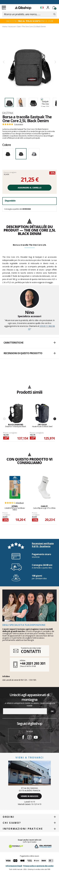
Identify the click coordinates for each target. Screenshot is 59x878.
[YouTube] (36, 737)
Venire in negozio (29, 796)
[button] (29, 342)
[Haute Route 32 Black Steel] (42, 413)
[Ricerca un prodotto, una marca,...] (54, 14)
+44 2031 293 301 (32, 663)
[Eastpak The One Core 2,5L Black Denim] (29, 62)
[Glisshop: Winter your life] (23, 8)
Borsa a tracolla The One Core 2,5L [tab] (29, 244)
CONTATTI (31, 651)
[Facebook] (23, 737)
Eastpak (7, 113)
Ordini (8, 816)
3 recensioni (18, 124)
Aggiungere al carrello (29, 187)
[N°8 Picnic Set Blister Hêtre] (14, 487)
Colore (6, 144)
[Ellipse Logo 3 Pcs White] (44, 487)
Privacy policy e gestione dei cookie (38, 865)
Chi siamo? (12, 822)
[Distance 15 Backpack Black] (15, 413)
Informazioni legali (14, 865)
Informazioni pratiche (23, 828)
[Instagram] (29, 737)
